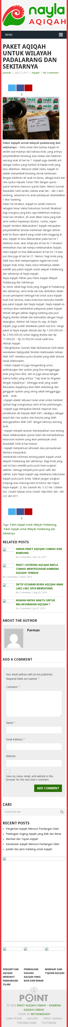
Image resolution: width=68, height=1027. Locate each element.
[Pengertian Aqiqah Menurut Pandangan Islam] (13, 956)
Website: (11, 756)
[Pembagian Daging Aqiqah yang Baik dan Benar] (34, 956)
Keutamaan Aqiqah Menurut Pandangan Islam (32, 844)
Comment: (13, 687)
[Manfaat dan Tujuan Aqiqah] (55, 956)
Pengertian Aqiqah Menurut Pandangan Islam (32, 828)
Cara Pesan (14, 1018)
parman (7, 72)
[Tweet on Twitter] (12, 88)
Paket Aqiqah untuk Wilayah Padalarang (33, 524)
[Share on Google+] (28, 88)
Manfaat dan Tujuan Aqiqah (22, 838)
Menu (8, 34)
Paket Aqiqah (52, 1018)
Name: (10, 722)
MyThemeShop (40, 1014)
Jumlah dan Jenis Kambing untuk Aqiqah (29, 849)
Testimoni (49, 1022)
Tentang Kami (26, 1022)
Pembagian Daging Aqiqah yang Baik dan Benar (33, 833)
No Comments (51, 72)
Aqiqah (35, 72)
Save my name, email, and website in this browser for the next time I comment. (29, 778)
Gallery (32, 1018)
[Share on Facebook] (20, 88)
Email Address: (15, 739)
